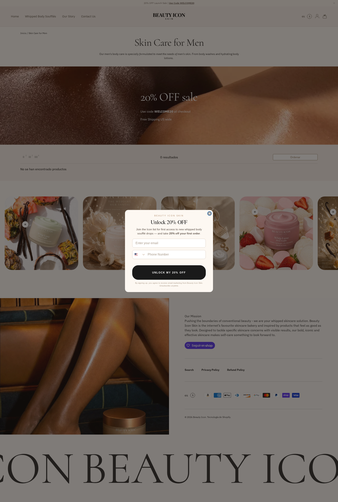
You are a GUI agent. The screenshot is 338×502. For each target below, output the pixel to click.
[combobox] (139, 254)
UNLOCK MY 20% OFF (169, 272)
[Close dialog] (209, 213)
